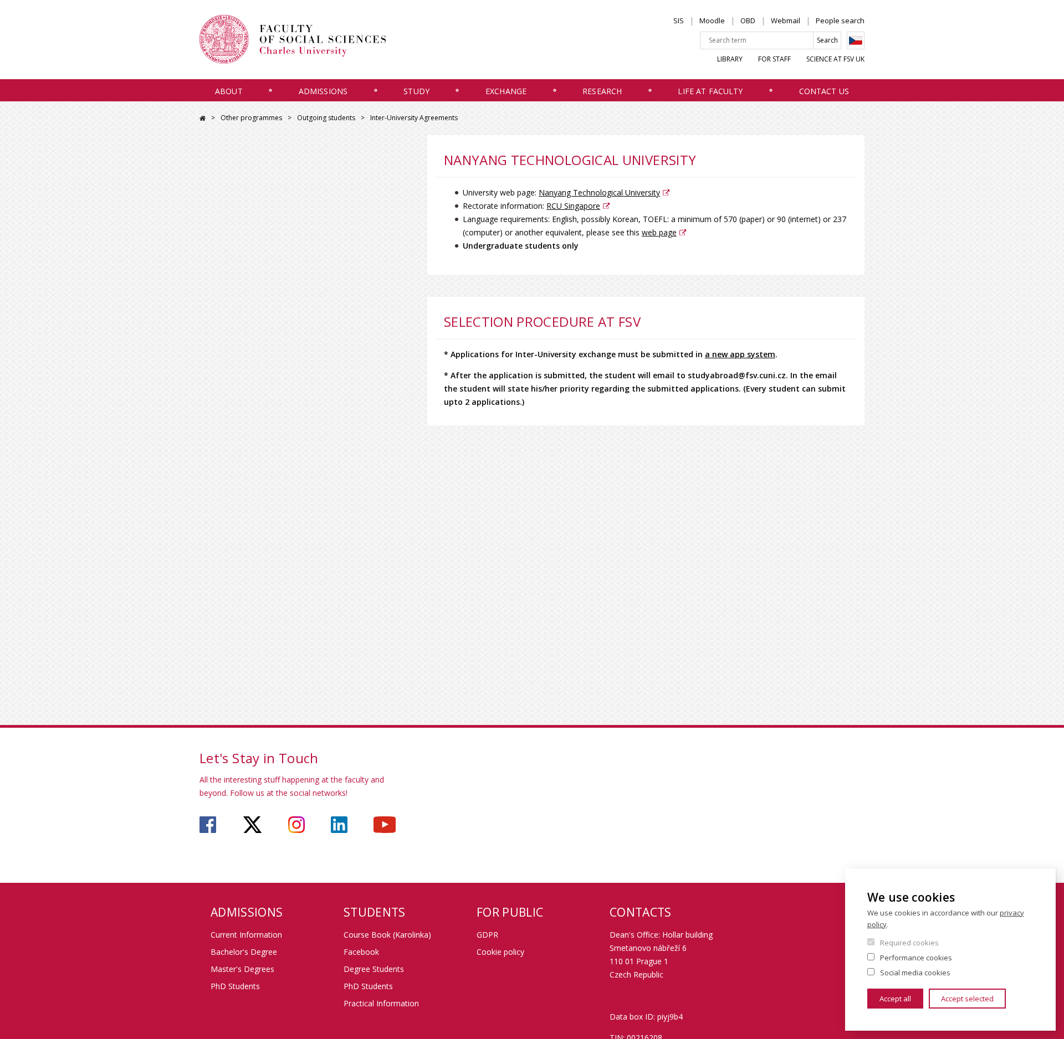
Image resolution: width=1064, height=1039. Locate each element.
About (229, 91)
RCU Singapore (573, 205)
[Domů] (293, 39)
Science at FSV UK (835, 59)
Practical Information (381, 1003)
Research (602, 91)
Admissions (323, 91)
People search (840, 20)
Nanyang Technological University (599, 192)
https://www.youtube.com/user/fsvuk (385, 824)
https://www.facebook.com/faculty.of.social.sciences (208, 824)
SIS (678, 20)
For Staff (774, 59)
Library (730, 59)
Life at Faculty (710, 91)
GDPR (487, 934)
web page (659, 232)
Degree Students (374, 969)
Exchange (505, 91)
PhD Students (235, 986)
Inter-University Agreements (414, 117)
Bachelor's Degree (244, 952)
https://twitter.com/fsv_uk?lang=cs (252, 824)
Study (416, 91)
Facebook (361, 952)
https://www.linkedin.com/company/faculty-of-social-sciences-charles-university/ (339, 824)
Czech (855, 40)
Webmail (785, 20)
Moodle (712, 20)
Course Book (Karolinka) (387, 934)
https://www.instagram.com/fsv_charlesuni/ (296, 824)
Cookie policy (500, 952)
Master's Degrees (242, 969)
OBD (747, 20)
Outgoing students (326, 117)
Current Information (246, 934)
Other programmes (251, 117)
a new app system (740, 354)
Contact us (824, 91)
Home (203, 118)
